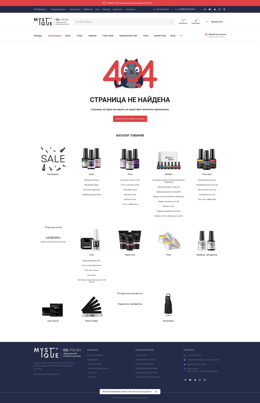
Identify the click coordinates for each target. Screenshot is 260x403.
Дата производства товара (146, 368)
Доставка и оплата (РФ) (145, 360)
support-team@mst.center (196, 364)
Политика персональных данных (46, 374)
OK (156, 392)
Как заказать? (141, 355)
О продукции (92, 360)
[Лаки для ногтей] (53, 230)
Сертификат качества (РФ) (146, 373)
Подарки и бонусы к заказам (147, 377)
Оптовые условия (94, 364)
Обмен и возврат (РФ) (144, 364)
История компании (95, 355)
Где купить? (92, 373)
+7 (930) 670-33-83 (186, 9)
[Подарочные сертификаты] (130, 296)
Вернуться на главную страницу (130, 119)
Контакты (91, 377)
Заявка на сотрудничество (98, 368)
